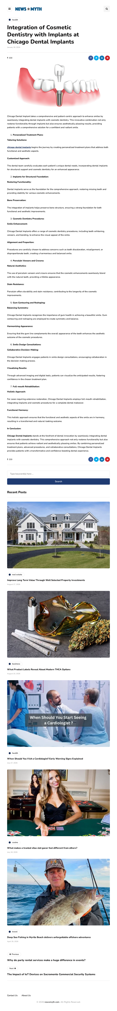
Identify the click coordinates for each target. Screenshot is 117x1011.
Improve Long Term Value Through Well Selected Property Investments (46, 580)
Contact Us (12, 995)
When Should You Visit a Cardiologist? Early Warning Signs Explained (45, 758)
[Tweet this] (96, 58)
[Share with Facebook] (90, 58)
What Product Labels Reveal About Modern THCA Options (38, 669)
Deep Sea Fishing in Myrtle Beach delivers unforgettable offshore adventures (49, 937)
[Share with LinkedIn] (101, 58)
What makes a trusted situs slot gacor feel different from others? (42, 848)
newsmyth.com (52, 1002)
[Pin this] (107, 58)
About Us (26, 995)
